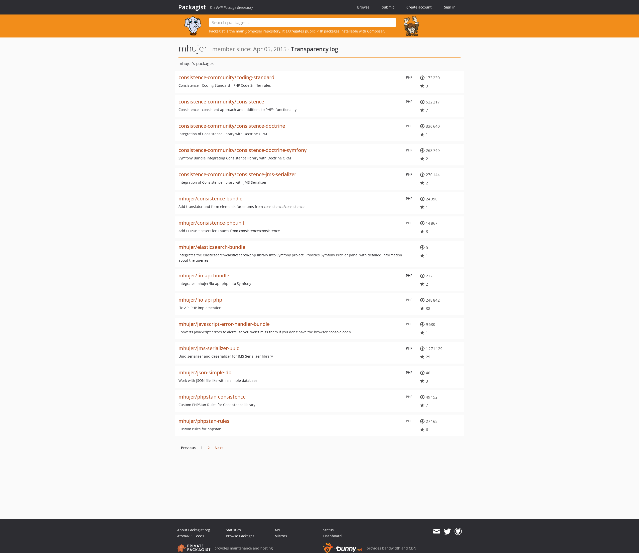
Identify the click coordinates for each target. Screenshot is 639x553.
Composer (253, 31)
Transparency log (314, 49)
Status (328, 530)
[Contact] (436, 531)
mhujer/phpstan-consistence (212, 396)
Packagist (192, 7)
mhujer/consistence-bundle (210, 198)
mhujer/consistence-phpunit (211, 222)
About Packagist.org (193, 530)
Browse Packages (240, 536)
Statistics (233, 530)
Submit (388, 7)
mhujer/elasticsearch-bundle (211, 247)
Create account (419, 7)
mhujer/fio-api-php (200, 299)
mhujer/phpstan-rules (203, 421)
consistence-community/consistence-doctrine (231, 125)
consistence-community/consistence (221, 101)
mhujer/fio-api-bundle (203, 275)
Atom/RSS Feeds (190, 536)
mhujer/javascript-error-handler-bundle (224, 324)
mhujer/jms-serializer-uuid (209, 348)
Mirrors (281, 536)
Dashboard (332, 536)
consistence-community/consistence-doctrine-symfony (242, 150)
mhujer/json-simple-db (204, 372)
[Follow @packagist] (447, 531)
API (277, 530)
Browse (363, 7)
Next (219, 447)
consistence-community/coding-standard (226, 77)
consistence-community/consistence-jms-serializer (237, 174)
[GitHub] (458, 531)
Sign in (450, 7)
